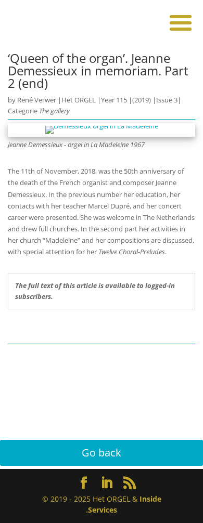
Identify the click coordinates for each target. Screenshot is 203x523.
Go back (101, 453)
